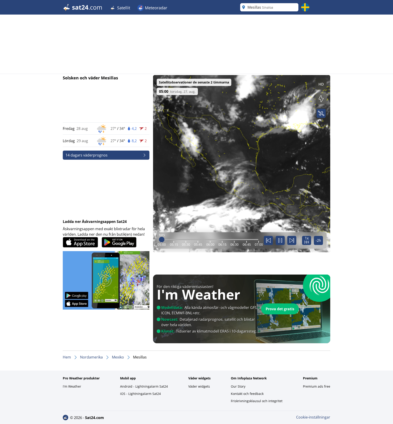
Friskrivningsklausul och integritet (256, 401)
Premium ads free (316, 386)
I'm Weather (72, 386)
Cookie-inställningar (313, 417)
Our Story (238, 386)
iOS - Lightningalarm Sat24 (140, 393)
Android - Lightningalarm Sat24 (144, 386)
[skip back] (268, 240)
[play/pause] (280, 240)
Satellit (123, 7)
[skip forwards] (291, 240)
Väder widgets (199, 386)
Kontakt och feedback (247, 393)
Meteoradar (155, 7)
